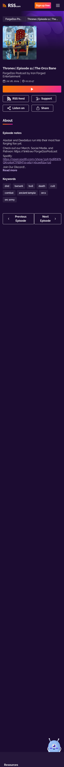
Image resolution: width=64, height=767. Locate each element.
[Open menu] (57, 5)
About (8, 120)
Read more (10, 170)
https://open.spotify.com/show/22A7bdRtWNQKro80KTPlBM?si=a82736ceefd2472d (32, 161)
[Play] (32, 89)
